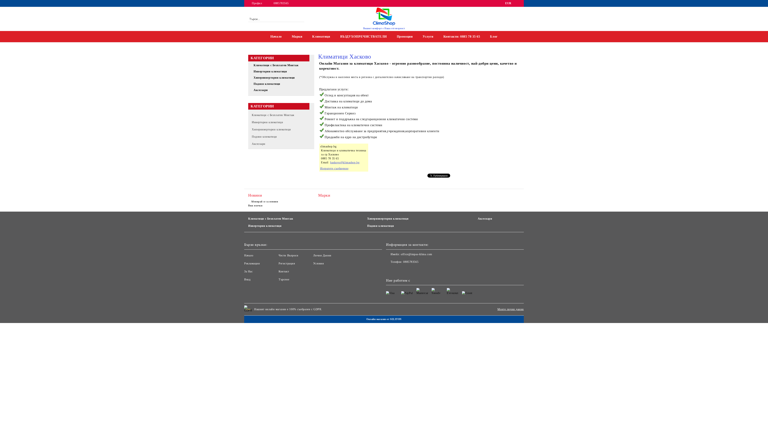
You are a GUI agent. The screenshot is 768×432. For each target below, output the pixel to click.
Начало (276, 36)
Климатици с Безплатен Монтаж (270, 218)
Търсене (284, 279)
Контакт (284, 271)
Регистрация (287, 263)
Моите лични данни (510, 309)
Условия (318, 263)
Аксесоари (485, 218)
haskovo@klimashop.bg (344, 162)
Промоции (405, 36)
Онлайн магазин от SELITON (384, 319)
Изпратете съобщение (334, 168)
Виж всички (255, 205)
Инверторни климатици (264, 225)
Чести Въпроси (288, 255)
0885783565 (281, 3)
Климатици (321, 36)
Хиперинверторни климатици (387, 218)
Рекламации (252, 263)
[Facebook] (517, 3)
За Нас (248, 271)
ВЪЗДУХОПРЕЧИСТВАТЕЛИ (363, 36)
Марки (297, 36)
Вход (247, 279)
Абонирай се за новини (264, 201)
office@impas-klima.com (416, 254)
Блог (493, 36)
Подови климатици (380, 225)
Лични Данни (322, 255)
